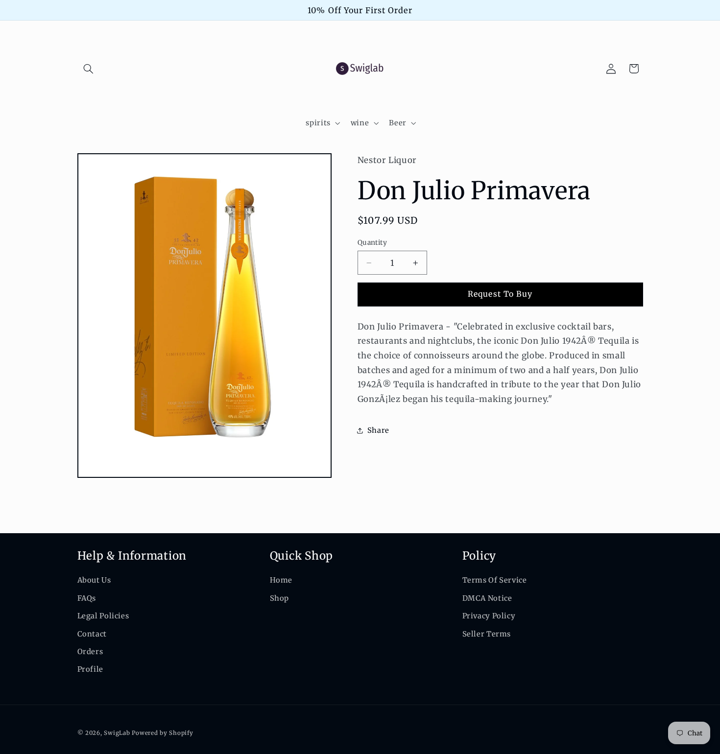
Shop (279, 598)
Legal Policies (103, 616)
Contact (92, 634)
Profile (90, 669)
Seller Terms (486, 634)
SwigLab (117, 733)
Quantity (372, 242)
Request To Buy (500, 294)
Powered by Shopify (162, 733)
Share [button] (378, 430)
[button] (88, 68)
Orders (90, 651)
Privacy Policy (489, 616)
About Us (94, 580)
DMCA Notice (487, 598)
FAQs (86, 598)
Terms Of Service (494, 580)
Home (281, 580)
